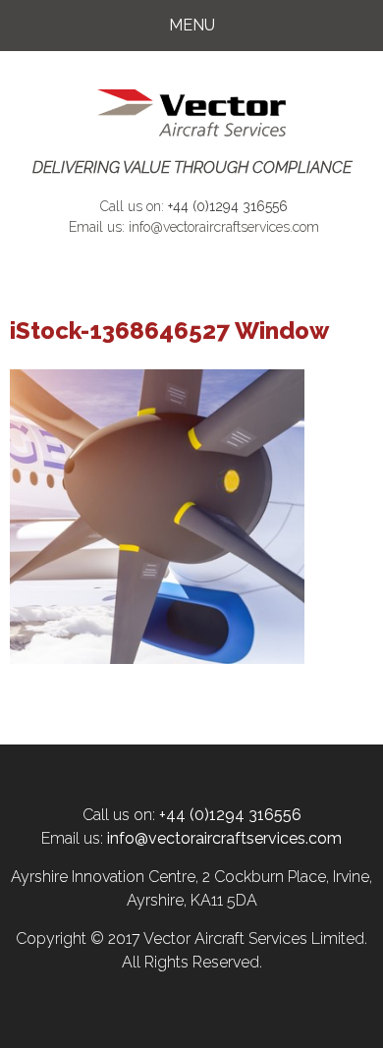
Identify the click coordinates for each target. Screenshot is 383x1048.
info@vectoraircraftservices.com (224, 227)
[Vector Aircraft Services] (191, 113)
